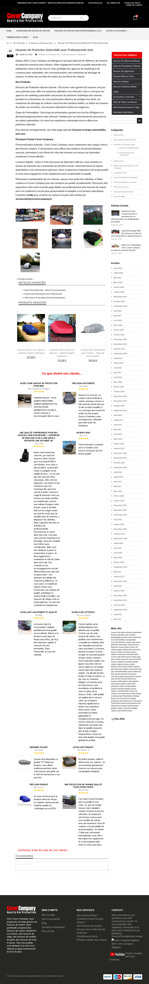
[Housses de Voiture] (25, 17)
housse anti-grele (118, 632)
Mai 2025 (117, 316)
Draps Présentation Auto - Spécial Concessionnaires (45, 290)
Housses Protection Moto (123, 192)
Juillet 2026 (118, 273)
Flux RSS (119, 719)
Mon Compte (48, 915)
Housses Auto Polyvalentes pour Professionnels (43, 294)
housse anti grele (118, 635)
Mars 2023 (118, 439)
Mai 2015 (117, 619)
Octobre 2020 (119, 534)
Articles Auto (118, 161)
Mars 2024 (118, 382)
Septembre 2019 (120, 567)
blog (35, 37)
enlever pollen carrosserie (125, 684)
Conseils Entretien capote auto (123, 642)
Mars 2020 (118, 558)
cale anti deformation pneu (121, 672)
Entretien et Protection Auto (41, 43)
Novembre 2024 (120, 344)
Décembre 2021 (120, 505)
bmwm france (126, 711)
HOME (9, 31)
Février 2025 (119, 330)
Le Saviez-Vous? (120, 173)
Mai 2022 (117, 486)
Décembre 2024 (120, 339)
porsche (124, 637)
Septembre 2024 (120, 354)
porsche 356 (136, 703)
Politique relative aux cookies (92, 940)
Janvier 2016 (119, 591)
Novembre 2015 (120, 600)
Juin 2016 (118, 586)
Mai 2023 (117, 430)
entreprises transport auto (121, 706)
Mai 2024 (117, 373)
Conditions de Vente (87, 936)
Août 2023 (118, 415)
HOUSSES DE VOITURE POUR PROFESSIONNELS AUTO (78, 31)
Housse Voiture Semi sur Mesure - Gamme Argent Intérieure (61, 352)
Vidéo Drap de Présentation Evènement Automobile (44, 298)
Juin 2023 (118, 425)
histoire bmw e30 (129, 650)
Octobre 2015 (119, 605)
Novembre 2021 (120, 510)
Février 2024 (119, 387)
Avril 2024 (118, 377)
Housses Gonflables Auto (129, 148)
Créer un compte (134, 5)
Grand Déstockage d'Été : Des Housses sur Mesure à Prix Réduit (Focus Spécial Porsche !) (126, 233)
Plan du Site (48, 931)
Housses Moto (119, 197)
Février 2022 (119, 496)
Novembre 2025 (120, 297)
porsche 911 (130, 676)
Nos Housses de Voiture (89, 926)
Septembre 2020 (120, 539)
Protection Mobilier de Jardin (125, 182)
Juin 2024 (118, 368)
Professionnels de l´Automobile (73, 55)
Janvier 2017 (119, 577)
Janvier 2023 (119, 448)
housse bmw (124, 647)
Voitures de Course (121, 187)
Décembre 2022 (120, 453)
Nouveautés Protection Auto (125, 140)
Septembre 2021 (120, 515)
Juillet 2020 (118, 543)
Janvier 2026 (119, 292)
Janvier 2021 (119, 524)
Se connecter (113, 3)
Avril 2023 (118, 434)
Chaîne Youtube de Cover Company (125, 956)
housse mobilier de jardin (121, 662)
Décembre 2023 (120, 396)
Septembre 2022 (120, 468)
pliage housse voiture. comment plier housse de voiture (124, 691)
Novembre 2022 (120, 458)
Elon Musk (122, 667)
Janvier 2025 (119, 335)
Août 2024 (118, 358)
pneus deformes (134, 637)
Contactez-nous (132, 3)
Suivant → (30, 279)
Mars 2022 (118, 491)
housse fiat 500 (135, 659)
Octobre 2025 (119, 301)
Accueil (8, 43)
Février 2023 (119, 444)
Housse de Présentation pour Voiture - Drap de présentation (92, 352)
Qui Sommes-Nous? (87, 915)
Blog (44, 923)
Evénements (119, 135)
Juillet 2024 (118, 363)
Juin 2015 (118, 615)
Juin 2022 (118, 482)
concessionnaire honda (126, 694)
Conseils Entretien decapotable (123, 640)
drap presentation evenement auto (128, 669)
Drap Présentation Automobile (125, 178)
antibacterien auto (124, 681)
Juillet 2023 (118, 420)
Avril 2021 (118, 520)
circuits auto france (122, 674)
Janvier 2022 (119, 501)
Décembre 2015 (120, 596)
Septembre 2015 (120, 610)
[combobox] (68, 18)
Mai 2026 (117, 278)
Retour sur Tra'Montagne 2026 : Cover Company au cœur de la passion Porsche (126, 247)
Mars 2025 (118, 325)
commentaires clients (17, 37)
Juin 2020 (118, 548)
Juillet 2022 (118, 477)
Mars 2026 (118, 282)
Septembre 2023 (120, 410)
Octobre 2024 (119, 349)
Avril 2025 (118, 320)
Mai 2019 (117, 572)
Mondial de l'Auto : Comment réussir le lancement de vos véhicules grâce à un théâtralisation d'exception (125, 216)
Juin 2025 (118, 311)
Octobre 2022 (119, 463)
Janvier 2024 (119, 392)
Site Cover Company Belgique (122, 945)
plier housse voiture (129, 657)
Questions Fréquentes (53, 927)
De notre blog (95, 3)
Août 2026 (118, 268)
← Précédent (21, 279)
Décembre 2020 (120, 529)
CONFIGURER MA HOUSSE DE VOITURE (33, 31)
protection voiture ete (119, 686)
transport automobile (133, 632)
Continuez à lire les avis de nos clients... (44, 850)
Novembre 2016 (120, 581)
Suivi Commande (51, 919)
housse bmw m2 (122, 698)
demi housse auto (123, 703)
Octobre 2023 (119, 406)
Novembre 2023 (120, 401)
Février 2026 (119, 287)
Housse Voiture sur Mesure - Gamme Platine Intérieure (31, 351)
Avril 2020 (118, 553)
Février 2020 (119, 562)
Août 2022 (118, 472)
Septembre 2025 (120, 306)
